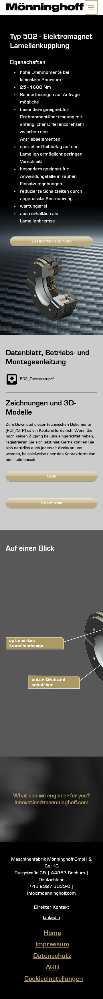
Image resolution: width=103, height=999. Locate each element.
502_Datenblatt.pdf (37, 379)
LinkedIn (51, 917)
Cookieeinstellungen (53, 979)
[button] (91, 7)
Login (51, 476)
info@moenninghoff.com (51, 893)
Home (52, 933)
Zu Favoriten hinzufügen (51, 241)
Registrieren (51, 503)
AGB (52, 967)
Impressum (52, 944)
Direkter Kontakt (51, 907)
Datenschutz (52, 956)
